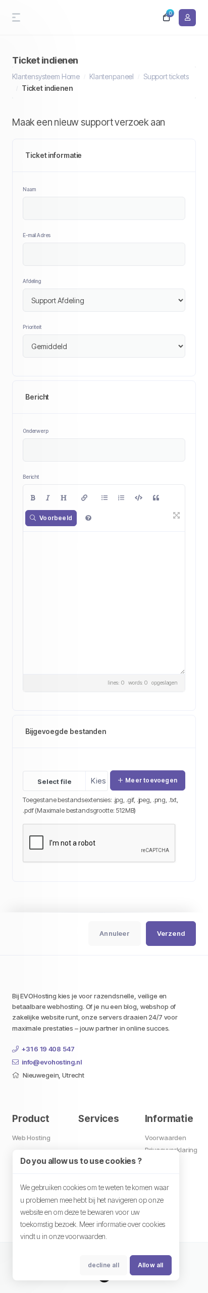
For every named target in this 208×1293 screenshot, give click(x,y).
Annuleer (114, 933)
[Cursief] (48, 498)
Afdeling (32, 281)
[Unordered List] (104, 498)
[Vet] (33, 498)
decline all (103, 1265)
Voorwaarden (165, 1138)
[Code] (138, 498)
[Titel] (63, 498)
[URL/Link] (84, 498)
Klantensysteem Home (46, 76)
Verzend (171, 933)
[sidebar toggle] (14, 17)
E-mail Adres (36, 235)
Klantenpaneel (111, 76)
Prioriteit (32, 327)
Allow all (151, 1265)
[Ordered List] (121, 498)
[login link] (187, 17)
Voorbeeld (55, 518)
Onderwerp (35, 431)
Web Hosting (31, 1138)
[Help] (88, 518)
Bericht (31, 477)
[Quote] (156, 498)
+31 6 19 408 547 (48, 1049)
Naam (29, 189)
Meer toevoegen (151, 780)
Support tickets (166, 76)
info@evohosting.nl (52, 1062)
